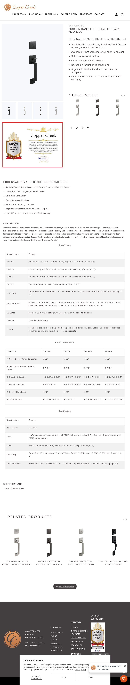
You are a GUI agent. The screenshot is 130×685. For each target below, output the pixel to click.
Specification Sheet (15, 488)
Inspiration (35, 14)
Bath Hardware (78, 649)
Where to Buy (69, 14)
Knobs (54, 636)
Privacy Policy (80, 670)
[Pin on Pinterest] (88, 128)
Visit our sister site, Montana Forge (34, 643)
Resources (86, 14)
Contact (99, 14)
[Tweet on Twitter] (77, 128)
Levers (54, 640)
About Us (50, 14)
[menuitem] (19, 14)
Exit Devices (77, 642)
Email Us (95, 616)
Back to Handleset (66, 586)
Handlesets (57, 633)
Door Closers (78, 638)
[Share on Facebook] (71, 128)
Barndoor (76, 654)
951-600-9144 (97, 619)
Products (18, 14)
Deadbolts (56, 644)
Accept (64, 677)
